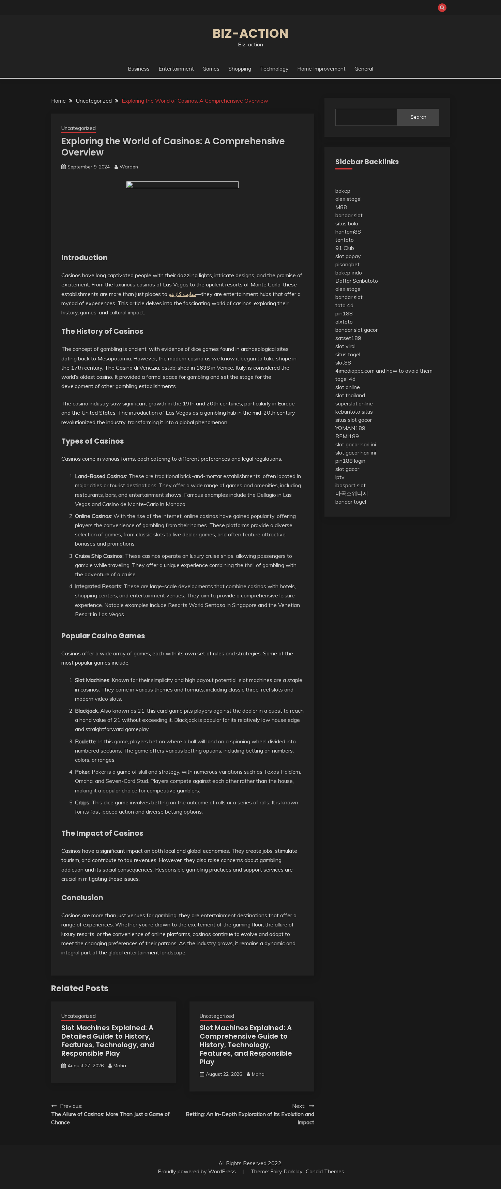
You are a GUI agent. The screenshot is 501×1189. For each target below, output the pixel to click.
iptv (340, 477)
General (363, 68)
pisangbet (347, 264)
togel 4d (345, 378)
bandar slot (349, 215)
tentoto (344, 239)
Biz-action (250, 33)
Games (210, 68)
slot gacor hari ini (355, 444)
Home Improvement (321, 68)
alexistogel (348, 198)
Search (418, 117)
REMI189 (347, 436)
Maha (119, 1065)
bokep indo (348, 272)
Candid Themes (325, 1171)
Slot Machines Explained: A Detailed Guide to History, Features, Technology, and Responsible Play (107, 1040)
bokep (342, 190)
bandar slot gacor (356, 329)
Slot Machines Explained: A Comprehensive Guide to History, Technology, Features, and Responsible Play (246, 1045)
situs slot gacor (353, 419)
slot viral (345, 346)
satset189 (348, 338)
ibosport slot (350, 485)
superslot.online (354, 403)
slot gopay (348, 256)
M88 (341, 207)
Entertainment (176, 68)
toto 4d (344, 305)
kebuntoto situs (354, 411)
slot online (347, 387)
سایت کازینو (182, 294)
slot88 (343, 362)
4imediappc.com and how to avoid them (383, 370)
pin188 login (350, 460)
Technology (274, 68)
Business (139, 68)
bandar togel (350, 501)
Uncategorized (78, 128)
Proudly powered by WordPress (197, 1171)
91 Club (344, 247)
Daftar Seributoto (356, 280)
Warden (129, 167)
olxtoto (344, 321)
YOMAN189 (350, 428)
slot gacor (347, 468)
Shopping (239, 68)
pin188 (344, 313)
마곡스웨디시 (351, 493)
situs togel (347, 354)
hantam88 (348, 231)
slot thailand (350, 395)
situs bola (346, 223)
